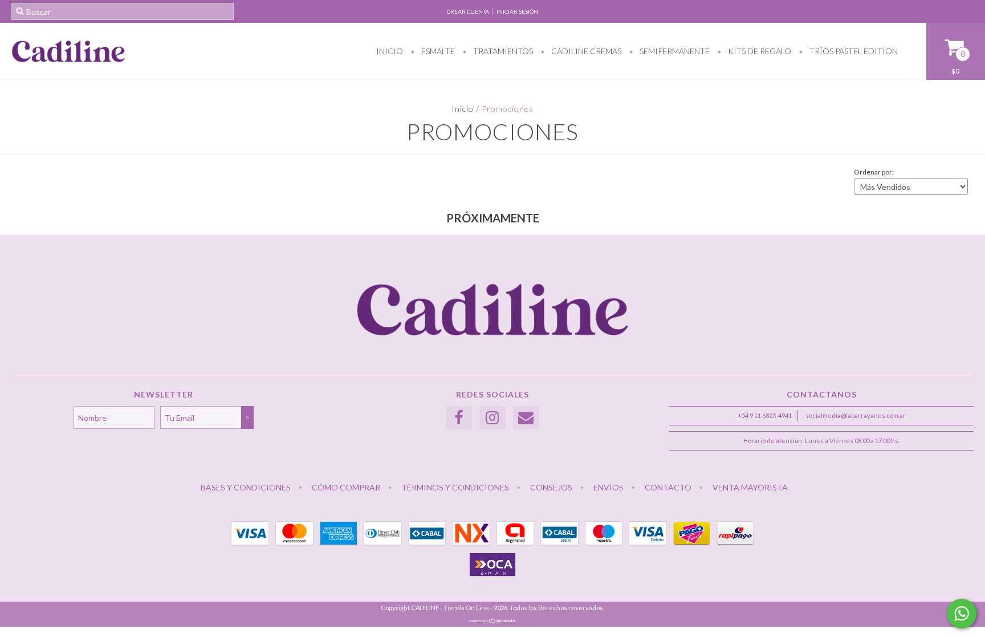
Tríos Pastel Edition (853, 51)
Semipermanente (674, 51)
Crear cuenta (468, 11)
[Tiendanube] (493, 620)
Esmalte (437, 51)
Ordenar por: (874, 172)
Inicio (389, 51)
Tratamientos (502, 51)
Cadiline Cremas (585, 51)
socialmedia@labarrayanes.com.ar (855, 415)
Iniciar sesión (517, 11)
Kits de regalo (758, 51)
